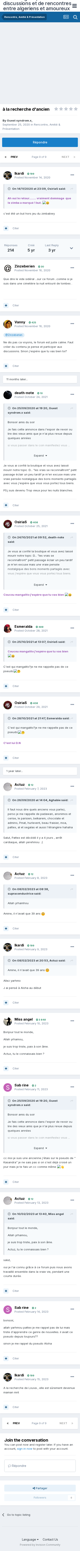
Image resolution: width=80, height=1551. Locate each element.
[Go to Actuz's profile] (7, 787)
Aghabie (55, 800)
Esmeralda (23, 626)
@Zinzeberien (13, 335)
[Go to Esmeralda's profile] (7, 628)
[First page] (6, 157)
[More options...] (72, 175)
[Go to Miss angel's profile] (7, 1021)
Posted (32, 177)
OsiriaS (52, 188)
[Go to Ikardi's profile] (7, 175)
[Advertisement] (40, 64)
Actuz (20, 784)
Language (29, 1539)
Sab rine (22, 1085)
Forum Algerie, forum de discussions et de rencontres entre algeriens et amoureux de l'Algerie (37, 6)
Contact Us (50, 1539)
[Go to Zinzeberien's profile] (7, 268)
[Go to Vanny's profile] (7, 324)
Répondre (40, 142)
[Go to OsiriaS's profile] (7, 524)
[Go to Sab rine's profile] (7, 1087)
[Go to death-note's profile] (7, 395)
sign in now (24, 1448)
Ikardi (19, 173)
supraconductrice (20, 893)
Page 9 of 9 (40, 156)
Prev (14, 156)
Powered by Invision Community (40, 1544)
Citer (16, 228)
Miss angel (24, 1019)
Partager (41, 1488)
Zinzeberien (25, 266)
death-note (24, 393)
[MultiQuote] (6, 228)
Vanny (20, 322)
